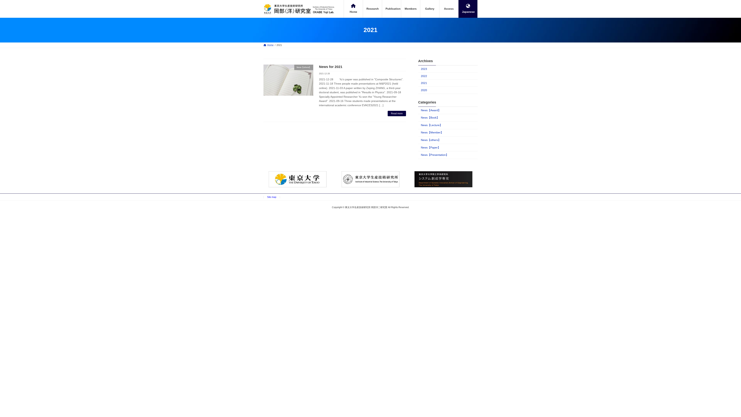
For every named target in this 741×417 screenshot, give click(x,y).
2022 (424, 75)
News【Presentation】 (434, 154)
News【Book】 (430, 117)
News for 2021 (330, 67)
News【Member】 (432, 132)
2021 (424, 83)
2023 (424, 68)
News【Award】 (431, 110)
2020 (424, 90)
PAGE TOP (721, 400)
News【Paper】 (430, 147)
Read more (397, 113)
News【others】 (431, 140)
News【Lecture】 (431, 125)
